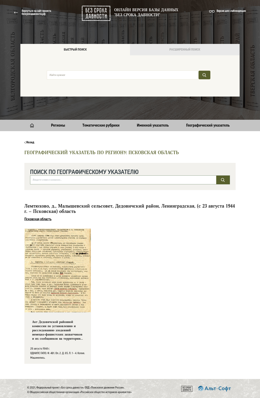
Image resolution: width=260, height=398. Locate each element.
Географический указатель (208, 125)
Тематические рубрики (101, 125)
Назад (30, 142)
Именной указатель (153, 125)
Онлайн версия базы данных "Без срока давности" (146, 12)
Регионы (58, 125)
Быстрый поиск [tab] (75, 49)
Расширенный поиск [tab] (184, 49)
